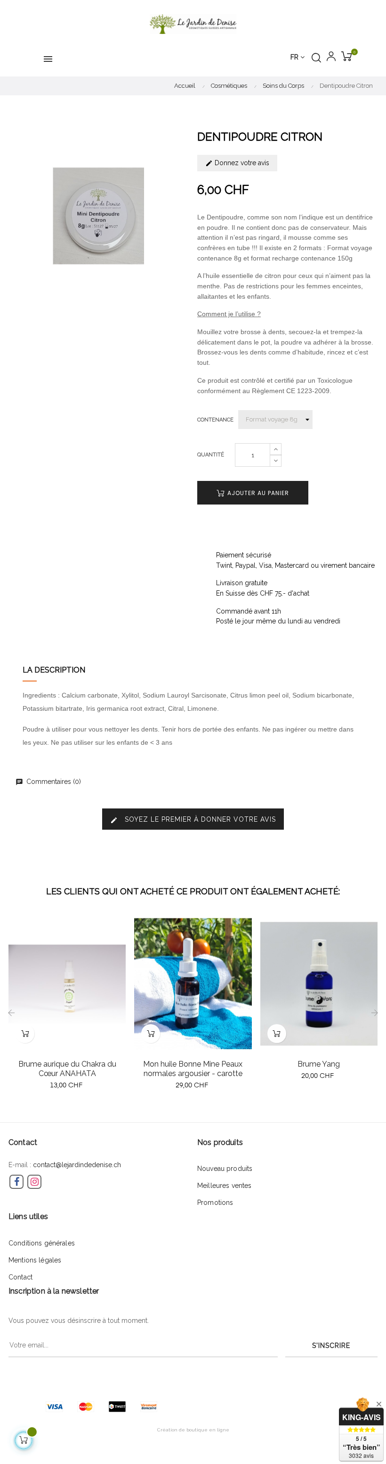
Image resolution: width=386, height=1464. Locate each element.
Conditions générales (41, 1243)
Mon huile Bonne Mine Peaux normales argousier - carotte (192, 1069)
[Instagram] (34, 1182)
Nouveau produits (224, 1168)
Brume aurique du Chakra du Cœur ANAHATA (67, 1069)
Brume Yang (319, 1064)
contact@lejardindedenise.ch (77, 1165)
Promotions (215, 1202)
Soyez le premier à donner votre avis (193, 820)
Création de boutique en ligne (193, 1429)
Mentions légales (34, 1260)
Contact (20, 1277)
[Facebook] (16, 1182)
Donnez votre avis (241, 163)
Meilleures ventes (224, 1185)
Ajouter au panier (257, 493)
